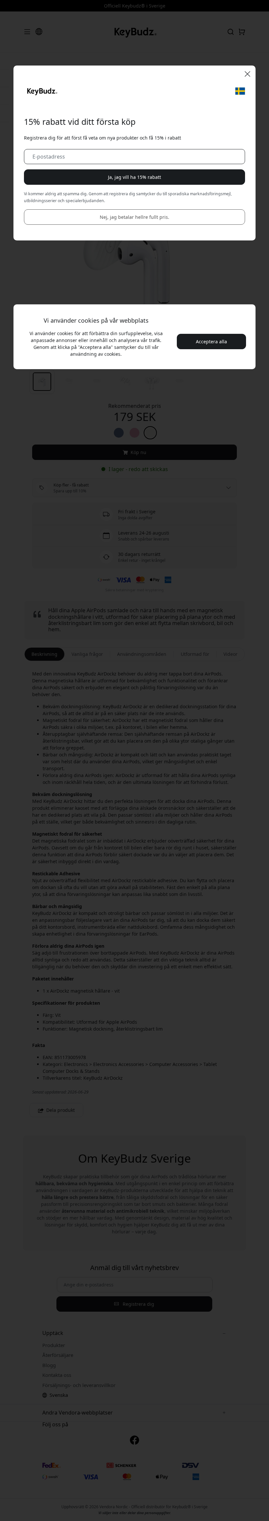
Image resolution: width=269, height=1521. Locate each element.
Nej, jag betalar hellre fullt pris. (134, 217)
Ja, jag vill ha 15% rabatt (134, 177)
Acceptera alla (211, 341)
